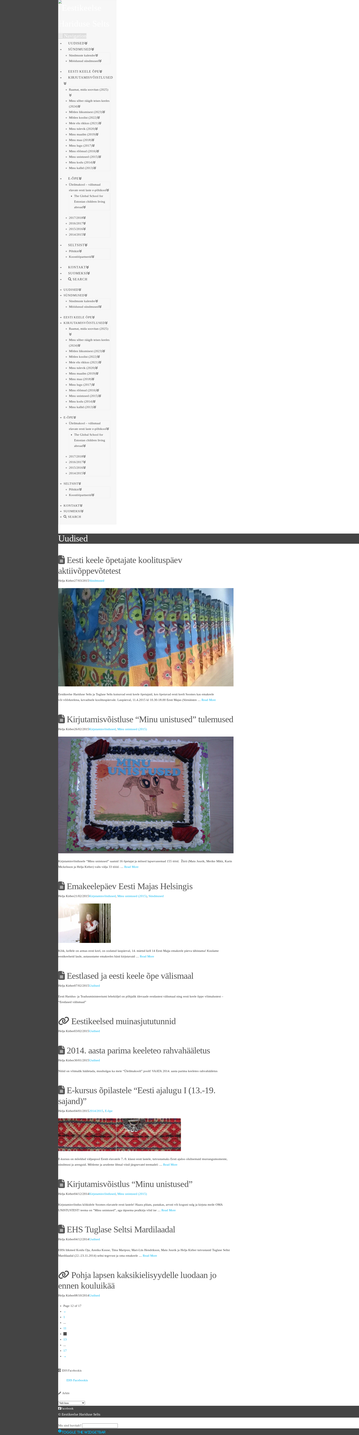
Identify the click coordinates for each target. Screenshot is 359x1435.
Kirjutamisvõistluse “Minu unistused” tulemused (150, 719)
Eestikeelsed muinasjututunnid (123, 1021)
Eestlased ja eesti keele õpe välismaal (130, 976)
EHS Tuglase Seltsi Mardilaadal (121, 1229)
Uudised (94, 985)
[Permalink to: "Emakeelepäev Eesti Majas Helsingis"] (84, 923)
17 (65, 1350)
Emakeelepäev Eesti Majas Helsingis (130, 886)
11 (64, 1328)
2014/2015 (96, 1111)
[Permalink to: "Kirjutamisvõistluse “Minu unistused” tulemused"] (146, 794)
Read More (209, 700)
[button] (72, 36)
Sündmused (96, 580)
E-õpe (109, 1111)
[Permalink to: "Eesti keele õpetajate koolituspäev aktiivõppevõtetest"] (146, 637)
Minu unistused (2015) (132, 729)
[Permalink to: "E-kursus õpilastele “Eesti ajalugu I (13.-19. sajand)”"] (119, 1134)
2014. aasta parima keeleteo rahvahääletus (138, 1050)
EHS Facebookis (72, 1370)
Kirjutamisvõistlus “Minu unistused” (129, 1184)
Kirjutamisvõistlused (102, 729)
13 (65, 1339)
